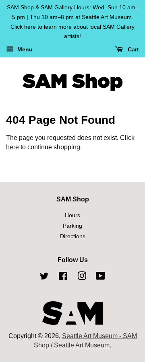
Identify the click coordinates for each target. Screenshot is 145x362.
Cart (132, 50)
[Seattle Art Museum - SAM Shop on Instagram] (81, 277)
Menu (24, 50)
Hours (72, 215)
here (12, 147)
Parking (72, 226)
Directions (72, 236)
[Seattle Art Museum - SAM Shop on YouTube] (100, 277)
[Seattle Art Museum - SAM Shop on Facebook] (63, 277)
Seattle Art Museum (82, 345)
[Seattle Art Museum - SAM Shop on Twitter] (44, 277)
